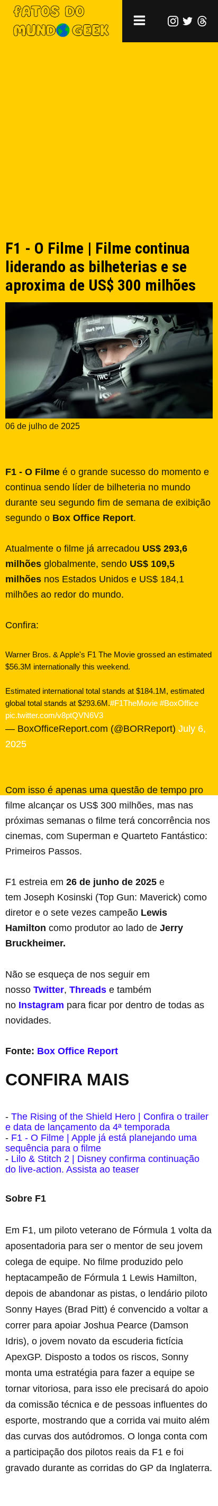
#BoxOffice (179, 703)
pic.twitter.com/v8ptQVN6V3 (54, 715)
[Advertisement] (108, 152)
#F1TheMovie (134, 703)
